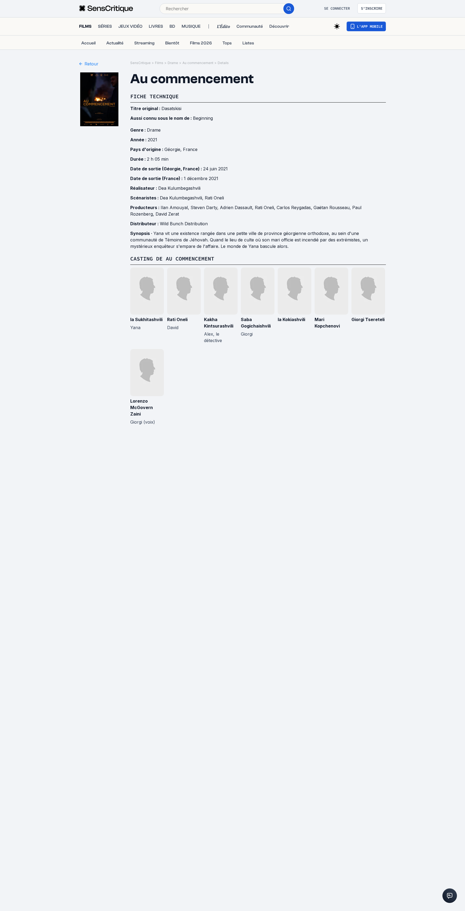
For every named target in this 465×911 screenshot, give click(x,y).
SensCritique (140, 63)
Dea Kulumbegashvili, (182, 198)
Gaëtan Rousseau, (332, 207)
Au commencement (197, 63)
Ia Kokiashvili (291, 319)
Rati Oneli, (266, 207)
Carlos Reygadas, (295, 207)
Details (223, 63)
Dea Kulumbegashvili (179, 188)
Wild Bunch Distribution (184, 223)
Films (159, 63)
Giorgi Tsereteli (368, 319)
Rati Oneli (214, 198)
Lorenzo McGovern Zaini (141, 407)
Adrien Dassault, (237, 207)
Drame (173, 63)
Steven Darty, (205, 207)
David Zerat (167, 214)
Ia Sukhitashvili (146, 319)
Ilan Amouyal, (176, 207)
